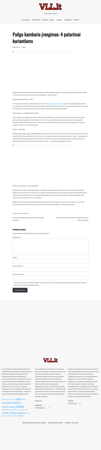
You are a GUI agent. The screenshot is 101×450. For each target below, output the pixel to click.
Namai (24, 47)
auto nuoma (12, 399)
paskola (25, 409)
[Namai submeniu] (54, 19)
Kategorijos (38, 405)
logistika (14, 409)
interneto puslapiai (9, 407)
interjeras (16, 213)
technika (28, 413)
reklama (12, 412)
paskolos (5, 413)
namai (19, 409)
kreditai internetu (6, 409)
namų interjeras (24, 213)
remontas (21, 412)
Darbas (23, 399)
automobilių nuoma (5, 399)
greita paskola (6, 403)
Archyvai (70, 401)
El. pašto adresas (18, 266)
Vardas (15, 257)
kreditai (20, 406)
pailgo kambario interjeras (55, 103)
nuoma (22, 409)
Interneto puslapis (18, 274)
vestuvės (15, 415)
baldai (18, 399)
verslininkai (10, 415)
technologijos (4, 415)
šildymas (20, 415)
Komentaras (17, 237)
